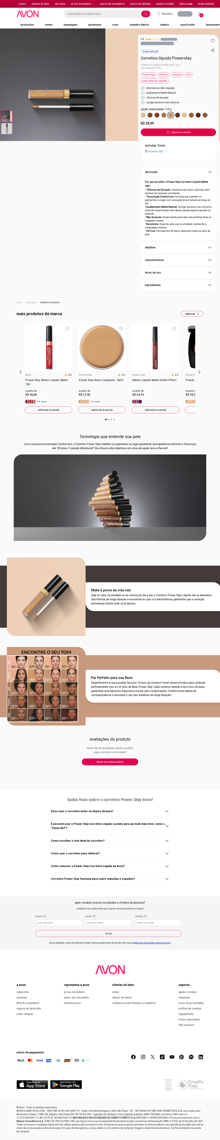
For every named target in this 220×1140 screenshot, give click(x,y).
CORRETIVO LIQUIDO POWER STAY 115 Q (160, 65)
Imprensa (184, 997)
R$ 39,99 (147, 123)
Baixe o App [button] (185, 3)
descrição (151, 172)
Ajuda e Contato (188, 992)
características (154, 260)
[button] (212, 40)
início (19, 302)
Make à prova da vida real (111, 590)
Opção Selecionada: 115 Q (156, 109)
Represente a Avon (76, 985)
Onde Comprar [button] (206, 3)
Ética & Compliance (27, 1003)
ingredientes (153, 285)
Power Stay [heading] (85, 374)
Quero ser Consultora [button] (112, 3)
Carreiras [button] (60, 3)
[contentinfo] (68, 375)
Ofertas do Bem (123, 985)
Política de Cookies (190, 1008)
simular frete (155, 145)
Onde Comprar (24, 1014)
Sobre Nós (22, 992)
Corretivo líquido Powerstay (166, 58)
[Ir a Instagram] (143, 1057)
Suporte (184, 985)
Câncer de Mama (122, 997)
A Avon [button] (22, 3)
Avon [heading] (28, 374)
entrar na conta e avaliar (110, 762)
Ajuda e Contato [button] (165, 3)
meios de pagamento (30, 1052)
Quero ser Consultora (76, 997)
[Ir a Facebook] (133, 1057)
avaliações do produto (110, 739)
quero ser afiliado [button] (140, 3)
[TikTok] (162, 1057)
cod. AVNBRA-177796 (151, 68)
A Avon (21, 985)
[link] (48, 383)
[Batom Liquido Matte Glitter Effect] (137, 401)
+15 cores (41, 401)
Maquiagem (31, 302)
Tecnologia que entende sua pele (110, 436)
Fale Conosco (186, 1025)
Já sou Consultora (81, 3)
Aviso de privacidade (191, 1003)
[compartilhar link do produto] (212, 50)
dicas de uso (153, 272)
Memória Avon (72, 1003)
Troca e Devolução (189, 1019)
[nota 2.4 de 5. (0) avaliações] (169, 39)
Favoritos (167, 13)
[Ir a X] (152, 1057)
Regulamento (186, 1014)
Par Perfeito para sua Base (112, 678)
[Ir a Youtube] (172, 1057)
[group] (48, 368)
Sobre (115, 992)
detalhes (150, 247)
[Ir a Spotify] (191, 1057)
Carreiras (21, 997)
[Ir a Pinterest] (181, 1057)
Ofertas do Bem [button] (40, 3)
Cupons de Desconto (28, 1008)
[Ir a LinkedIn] (201, 1057)
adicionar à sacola (48, 409)
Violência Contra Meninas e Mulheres (134, 1003)
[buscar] (145, 14)
